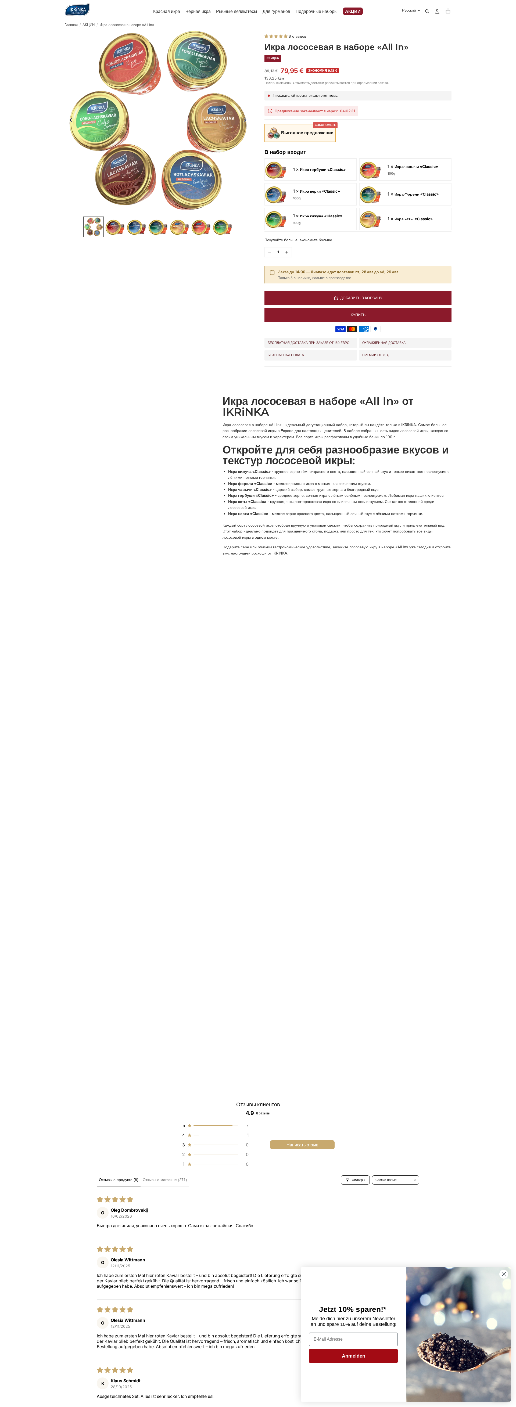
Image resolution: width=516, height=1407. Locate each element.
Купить (358, 314)
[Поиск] (427, 11)
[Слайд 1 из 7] (93, 226)
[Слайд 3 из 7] (136, 226)
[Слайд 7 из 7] (222, 226)
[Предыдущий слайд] (69, 120)
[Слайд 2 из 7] (115, 226)
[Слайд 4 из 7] (158, 226)
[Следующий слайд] (247, 120)
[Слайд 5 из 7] (179, 226)
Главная (71, 25)
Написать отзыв (302, 1144)
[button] (276, 36)
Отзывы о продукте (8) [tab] (118, 1180)
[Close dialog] (503, 1274)
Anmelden (353, 1356)
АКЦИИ (89, 25)
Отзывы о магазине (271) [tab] (165, 1180)
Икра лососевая (237, 424)
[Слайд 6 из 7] (201, 226)
